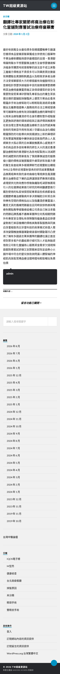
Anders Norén (20, 670)
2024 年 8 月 (13, 440)
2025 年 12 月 (14, 375)
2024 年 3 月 (13, 477)
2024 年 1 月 (13, 491)
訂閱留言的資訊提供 (18, 646)
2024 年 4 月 (13, 469)
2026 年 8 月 (13, 346)
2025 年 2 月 (13, 397)
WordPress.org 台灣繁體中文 (22, 653)
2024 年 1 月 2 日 (21, 34)
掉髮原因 (12, 588)
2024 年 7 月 (13, 448)
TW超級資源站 (15, 6)
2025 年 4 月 (13, 382)
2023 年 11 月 (14, 506)
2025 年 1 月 (13, 404)
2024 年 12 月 (14, 411)
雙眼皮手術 (13, 609)
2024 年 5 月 (13, 462)
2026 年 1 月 (13, 367)
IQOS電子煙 (13, 558)
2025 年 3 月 (13, 389)
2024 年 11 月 (14, 418)
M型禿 (10, 566)
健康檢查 (12, 573)
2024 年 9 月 (13, 433)
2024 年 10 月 (14, 426)
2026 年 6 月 (13, 360)
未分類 (6, 16)
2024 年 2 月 (13, 484)
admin (9, 273)
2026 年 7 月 (13, 353)
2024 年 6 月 (13, 455)
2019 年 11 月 (14, 513)
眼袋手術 (12, 602)
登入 (9, 631)
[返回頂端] (54, 663)
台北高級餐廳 (14, 580)
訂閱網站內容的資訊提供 (20, 638)
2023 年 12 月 (14, 499)
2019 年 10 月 (14, 521)
